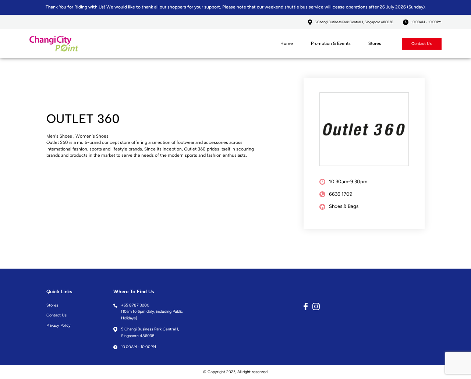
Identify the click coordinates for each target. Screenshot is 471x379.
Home (286, 43)
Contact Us (421, 43)
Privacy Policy (58, 325)
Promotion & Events (331, 43)
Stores (374, 43)
